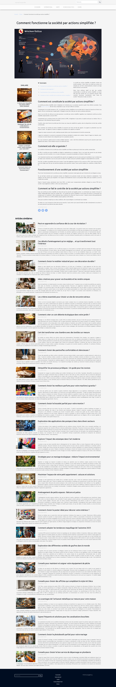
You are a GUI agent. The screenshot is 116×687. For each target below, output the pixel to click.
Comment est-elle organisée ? (47, 89)
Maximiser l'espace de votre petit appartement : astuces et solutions (66, 474)
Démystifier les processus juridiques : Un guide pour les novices (64, 368)
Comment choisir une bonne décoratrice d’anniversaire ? (24, 168)
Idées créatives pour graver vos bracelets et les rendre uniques (64, 279)
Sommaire (43, 83)
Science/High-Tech (68, 7)
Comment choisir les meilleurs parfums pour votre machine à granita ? (67, 386)
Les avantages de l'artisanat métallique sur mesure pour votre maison (67, 599)
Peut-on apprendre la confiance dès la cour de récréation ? (62, 223)
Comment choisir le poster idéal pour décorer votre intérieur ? (63, 510)
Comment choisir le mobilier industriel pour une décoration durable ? (66, 261)
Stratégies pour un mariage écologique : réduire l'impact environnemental (69, 457)
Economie (37, 7)
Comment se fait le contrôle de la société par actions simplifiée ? (55, 95)
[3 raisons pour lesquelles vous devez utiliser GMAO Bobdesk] (24, 95)
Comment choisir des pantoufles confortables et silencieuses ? (64, 350)
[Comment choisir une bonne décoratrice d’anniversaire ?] (24, 159)
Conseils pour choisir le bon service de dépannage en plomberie (64, 652)
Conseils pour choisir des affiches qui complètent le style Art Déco (65, 581)
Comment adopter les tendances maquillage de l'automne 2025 (64, 528)
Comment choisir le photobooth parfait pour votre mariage (62, 634)
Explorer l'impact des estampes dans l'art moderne (59, 439)
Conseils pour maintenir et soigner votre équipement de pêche (64, 563)
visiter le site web (46, 106)
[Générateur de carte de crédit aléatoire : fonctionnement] (24, 116)
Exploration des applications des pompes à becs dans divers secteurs (66, 421)
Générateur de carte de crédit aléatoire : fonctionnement (24, 126)
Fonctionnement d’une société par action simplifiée (52, 92)
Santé (57, 7)
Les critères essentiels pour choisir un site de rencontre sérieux (64, 297)
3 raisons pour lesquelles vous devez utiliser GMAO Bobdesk (24, 104)
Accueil (16, 14)
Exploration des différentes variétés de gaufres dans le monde (64, 546)
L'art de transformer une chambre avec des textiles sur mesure (64, 332)
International (48, 7)
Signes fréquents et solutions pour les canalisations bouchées (63, 617)
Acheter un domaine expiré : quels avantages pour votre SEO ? (24, 147)
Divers (79, 7)
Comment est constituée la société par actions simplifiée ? (54, 86)
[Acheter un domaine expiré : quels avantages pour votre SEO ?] (24, 137)
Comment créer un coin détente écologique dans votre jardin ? (64, 315)
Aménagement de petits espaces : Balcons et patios (59, 492)
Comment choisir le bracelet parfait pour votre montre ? (61, 403)
